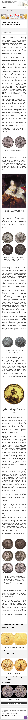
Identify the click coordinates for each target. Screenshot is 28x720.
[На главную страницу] (9, 2)
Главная (3, 10)
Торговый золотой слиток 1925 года (14, 647)
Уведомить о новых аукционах (15, 703)
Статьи (13, 10)
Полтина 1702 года (14, 699)
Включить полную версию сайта (8, 715)
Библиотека (8, 10)
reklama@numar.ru (14, 713)
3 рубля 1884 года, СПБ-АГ (14, 673)
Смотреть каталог (7, 630)
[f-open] (25, 717)
